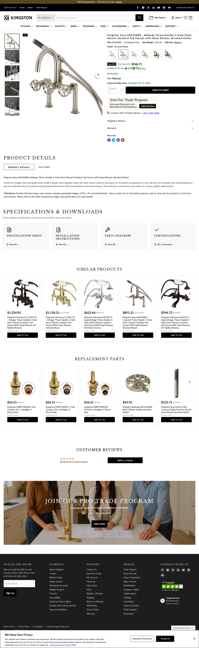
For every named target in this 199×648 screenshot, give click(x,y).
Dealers (30, 8)
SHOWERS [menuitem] (88, 26)
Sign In (178, 17)
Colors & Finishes (131, 605)
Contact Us (92, 569)
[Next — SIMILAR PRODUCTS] (189, 294)
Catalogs (127, 597)
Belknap (178, 42)
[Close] (194, 639)
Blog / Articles (130, 581)
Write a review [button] (125, 460)
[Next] (98, 75)
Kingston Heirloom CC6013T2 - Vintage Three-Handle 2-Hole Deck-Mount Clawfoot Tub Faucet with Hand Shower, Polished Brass (60, 322)
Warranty (91, 613)
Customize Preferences (142, 638)
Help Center (92, 585)
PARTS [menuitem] (136, 26)
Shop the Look (130, 573)
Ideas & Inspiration (132, 577)
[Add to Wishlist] (97, 35)
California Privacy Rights (60, 601)
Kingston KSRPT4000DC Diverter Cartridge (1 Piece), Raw (97, 409)
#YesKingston (129, 585)
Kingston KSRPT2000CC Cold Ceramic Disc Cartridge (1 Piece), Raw (60, 409)
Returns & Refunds (95, 601)
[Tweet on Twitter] (113, 140)
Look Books (129, 601)
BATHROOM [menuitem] (42, 26)
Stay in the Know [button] (18, 564)
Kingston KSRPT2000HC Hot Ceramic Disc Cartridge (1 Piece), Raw (21, 409)
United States (184, 7)
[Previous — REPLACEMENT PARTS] (9, 382)
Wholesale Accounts (59, 585)
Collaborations (130, 593)
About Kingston (57, 569)
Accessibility (55, 597)
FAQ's (89, 589)
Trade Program (41, 8)
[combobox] (95, 17)
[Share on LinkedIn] (118, 140)
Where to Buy (56, 577)
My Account (92, 577)
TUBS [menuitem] (103, 26)
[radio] (112, 54)
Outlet (22, 8)
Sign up (10, 592)
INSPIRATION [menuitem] (152, 26)
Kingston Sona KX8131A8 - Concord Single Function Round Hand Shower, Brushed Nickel (176, 409)
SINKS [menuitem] (74, 26)
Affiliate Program (57, 589)
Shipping (90, 597)
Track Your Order (94, 573)
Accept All (165, 638)
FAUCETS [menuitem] (60, 26)
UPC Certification (166, 244)
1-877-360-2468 (150, 113)
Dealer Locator (56, 581)
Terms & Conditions (58, 609)
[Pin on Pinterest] (122, 140)
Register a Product (95, 593)
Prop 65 (53, 593)
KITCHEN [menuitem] (25, 26)
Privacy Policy (93, 609)
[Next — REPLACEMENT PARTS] (189, 382)
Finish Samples (130, 609)
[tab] (19, 167)
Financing (91, 581)
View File (14, 244)
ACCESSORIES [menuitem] (119, 26)
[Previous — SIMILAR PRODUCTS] (9, 294)
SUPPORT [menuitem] (170, 26)
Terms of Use (9, 626)
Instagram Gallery (131, 589)
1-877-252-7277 (10, 8)
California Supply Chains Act (57, 626)
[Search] (139, 17)
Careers (53, 573)
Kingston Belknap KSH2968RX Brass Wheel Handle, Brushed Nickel (137, 409)
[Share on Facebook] (109, 140)
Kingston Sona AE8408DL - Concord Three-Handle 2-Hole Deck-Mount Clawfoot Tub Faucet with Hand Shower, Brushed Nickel (137, 322)
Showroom (128, 613)
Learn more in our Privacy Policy (62, 645)
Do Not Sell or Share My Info (63, 605)
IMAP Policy (92, 605)
